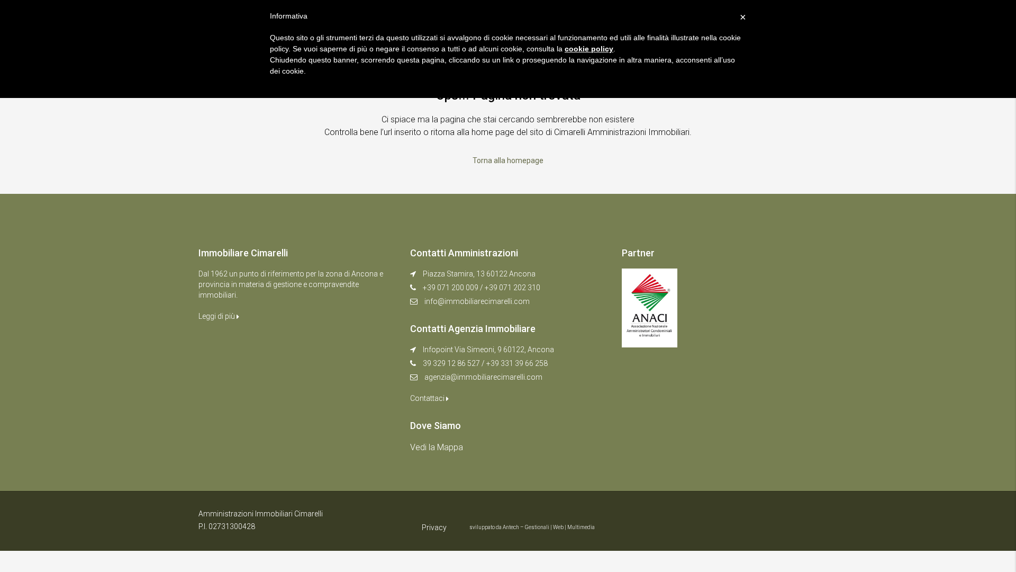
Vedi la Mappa (436, 447)
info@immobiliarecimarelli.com (477, 301)
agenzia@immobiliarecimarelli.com (483, 377)
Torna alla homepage (508, 160)
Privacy (434, 527)
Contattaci (428, 398)
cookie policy (589, 48)
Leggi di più (217, 316)
